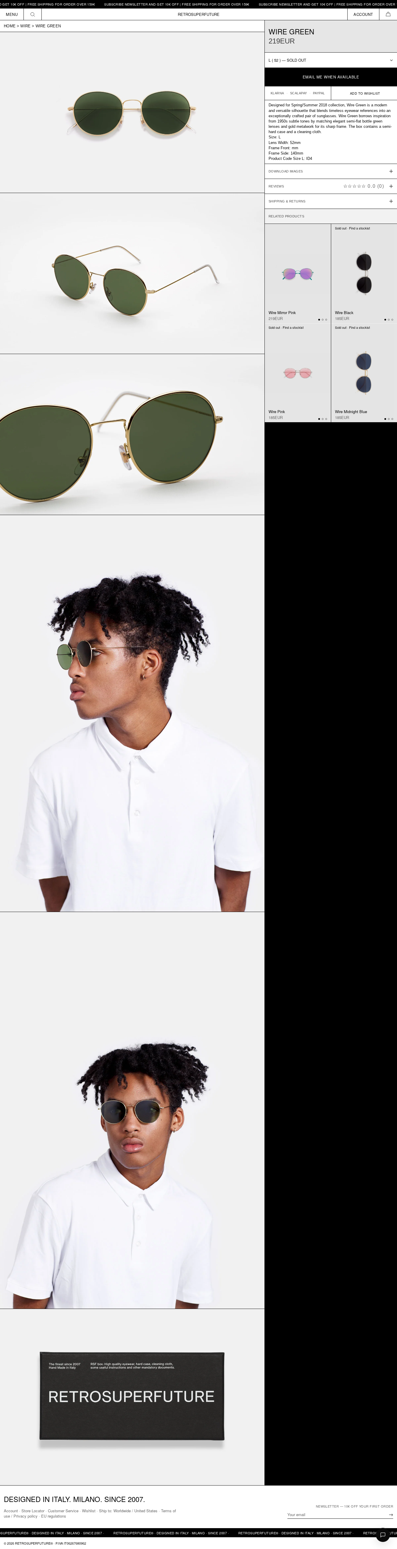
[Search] (33, 14)
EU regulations (53, 1516)
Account (11, 1510)
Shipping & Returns (287, 201)
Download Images (286, 171)
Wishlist (89, 1510)
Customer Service (63, 1510)
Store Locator (32, 1510)
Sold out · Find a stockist (352, 228)
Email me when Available (331, 77)
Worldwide (122, 1510)
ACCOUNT (363, 14)
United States (146, 1510)
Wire (25, 26)
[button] (388, 14)
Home (10, 26)
